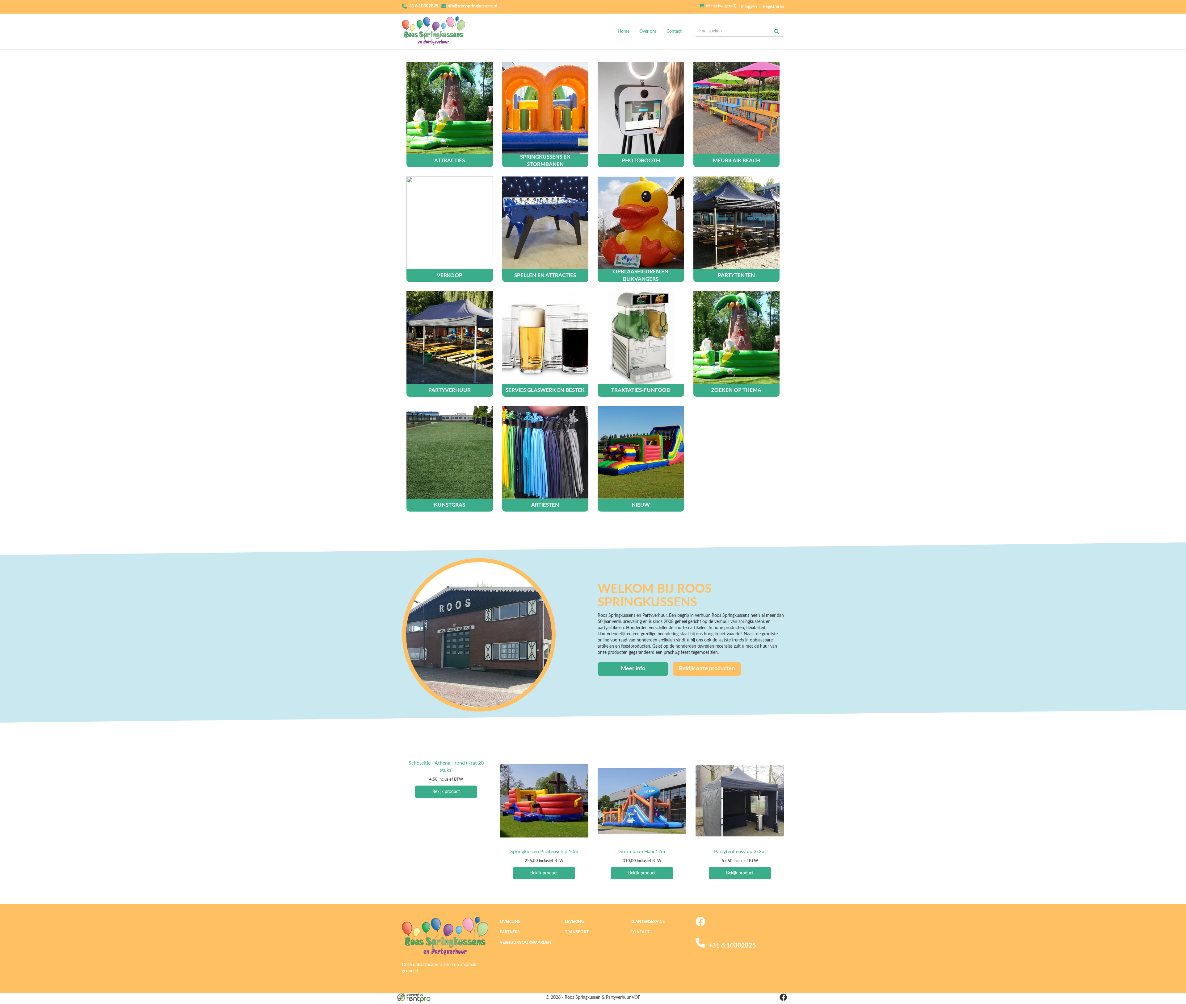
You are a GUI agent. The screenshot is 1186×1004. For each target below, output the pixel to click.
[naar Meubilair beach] (736, 108)
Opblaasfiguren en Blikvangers (640, 275)
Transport (577, 932)
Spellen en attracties (545, 275)
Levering (574, 922)
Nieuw (641, 505)
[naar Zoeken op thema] (736, 337)
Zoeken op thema (736, 390)
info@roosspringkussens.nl (471, 6)
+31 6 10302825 (422, 6)
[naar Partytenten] (736, 222)
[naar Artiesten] (545, 452)
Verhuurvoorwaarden (525, 943)
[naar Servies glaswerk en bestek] (545, 337)
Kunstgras (449, 505)
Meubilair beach (736, 160)
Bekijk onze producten (707, 668)
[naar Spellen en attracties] (545, 222)
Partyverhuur (449, 390)
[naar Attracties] (449, 108)
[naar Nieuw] (641, 452)
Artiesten (545, 505)
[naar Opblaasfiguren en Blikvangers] (641, 222)
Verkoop (449, 275)
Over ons (648, 31)
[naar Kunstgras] (449, 452)
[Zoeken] (776, 31)
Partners (509, 932)
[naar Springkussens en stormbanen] (545, 108)
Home (623, 31)
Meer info (633, 668)
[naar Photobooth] (641, 108)
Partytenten (736, 275)
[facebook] (700, 925)
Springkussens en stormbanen (545, 160)
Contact (674, 31)
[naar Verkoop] (449, 222)
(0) (721, 6)
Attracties (449, 160)
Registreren (773, 7)
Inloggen (749, 7)
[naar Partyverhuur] (449, 337)
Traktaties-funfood (641, 390)
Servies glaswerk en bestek (545, 390)
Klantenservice (647, 922)
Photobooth (641, 160)
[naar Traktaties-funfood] (641, 337)
